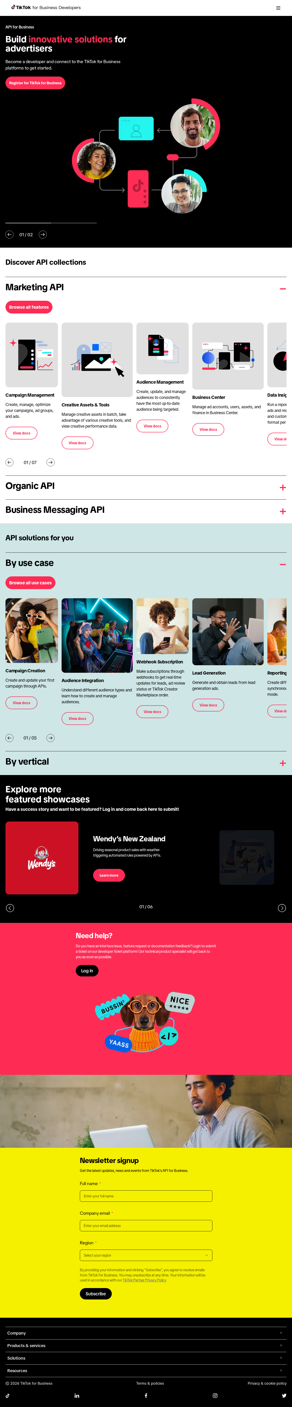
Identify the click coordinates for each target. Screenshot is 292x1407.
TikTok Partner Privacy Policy (144, 1280)
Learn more (109, 875)
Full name (89, 1183)
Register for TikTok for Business (35, 83)
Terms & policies (150, 1383)
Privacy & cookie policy (267, 1383)
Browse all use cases (30, 582)
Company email (95, 1213)
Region (87, 1242)
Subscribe (96, 1293)
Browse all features (29, 307)
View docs (21, 433)
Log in (87, 970)
